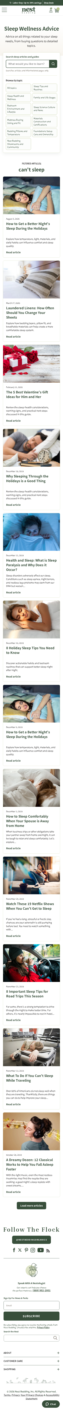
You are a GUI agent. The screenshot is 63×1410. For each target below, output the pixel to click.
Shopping (10, 1369)
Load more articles (31, 1205)
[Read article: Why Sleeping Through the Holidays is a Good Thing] (31, 448)
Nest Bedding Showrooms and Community (15, 144)
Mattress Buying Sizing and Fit (15, 121)
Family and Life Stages (44, 97)
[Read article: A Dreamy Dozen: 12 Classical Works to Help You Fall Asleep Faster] (31, 1131)
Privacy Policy (43, 1327)
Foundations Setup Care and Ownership (43, 132)
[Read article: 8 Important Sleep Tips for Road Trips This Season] (31, 963)
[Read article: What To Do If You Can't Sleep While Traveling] (31, 1047)
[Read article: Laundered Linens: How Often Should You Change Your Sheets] (31, 279)
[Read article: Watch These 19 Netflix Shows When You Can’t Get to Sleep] (31, 875)
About (7, 1353)
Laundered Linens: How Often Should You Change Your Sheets (30, 312)
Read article (13, 252)
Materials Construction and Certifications (42, 121)
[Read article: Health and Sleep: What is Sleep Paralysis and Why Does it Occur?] (31, 532)
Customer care (13, 1361)
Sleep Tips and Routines (41, 88)
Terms (7, 1395)
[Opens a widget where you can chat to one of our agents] (51, 1404)
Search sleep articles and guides (22, 57)
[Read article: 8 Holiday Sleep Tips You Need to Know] (31, 619)
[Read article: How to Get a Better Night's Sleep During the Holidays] (31, 195)
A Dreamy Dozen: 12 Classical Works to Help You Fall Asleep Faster (29, 1164)
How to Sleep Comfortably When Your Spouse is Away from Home (27, 821)
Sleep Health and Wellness (15, 97)
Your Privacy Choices (32, 1395)
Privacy (16, 1395)
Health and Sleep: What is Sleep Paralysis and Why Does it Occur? (31, 565)
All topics (11, 88)
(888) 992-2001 (42, 1290)
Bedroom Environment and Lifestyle (15, 109)
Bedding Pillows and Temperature (17, 132)
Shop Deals (49, 3)
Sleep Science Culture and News (44, 108)
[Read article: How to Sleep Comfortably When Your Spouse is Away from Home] (31, 788)
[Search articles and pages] (53, 64)
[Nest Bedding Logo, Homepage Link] (28, 10)
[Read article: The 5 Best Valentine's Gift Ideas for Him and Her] (31, 364)
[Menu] (4, 10)
